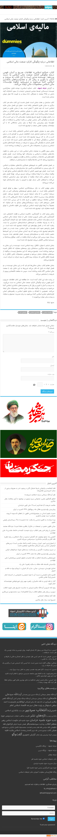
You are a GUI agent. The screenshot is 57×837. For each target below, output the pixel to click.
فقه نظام (39, 727)
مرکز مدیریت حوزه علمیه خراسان (45, 763)
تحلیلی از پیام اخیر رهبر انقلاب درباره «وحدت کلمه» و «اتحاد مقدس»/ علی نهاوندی (28, 531)
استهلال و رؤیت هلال (42, 705)
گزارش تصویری (29, 734)
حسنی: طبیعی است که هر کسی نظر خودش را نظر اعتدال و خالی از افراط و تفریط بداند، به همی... (30, 657)
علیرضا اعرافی (17, 724)
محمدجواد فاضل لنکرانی (17, 727)
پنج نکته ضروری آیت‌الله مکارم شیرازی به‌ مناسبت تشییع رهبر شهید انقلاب (29, 587)
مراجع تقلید (5, 727)
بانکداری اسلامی (35, 312)
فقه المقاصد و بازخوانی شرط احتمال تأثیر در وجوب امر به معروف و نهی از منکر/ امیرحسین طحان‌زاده (30, 489)
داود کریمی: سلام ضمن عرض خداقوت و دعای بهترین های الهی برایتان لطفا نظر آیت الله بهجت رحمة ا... (30, 681)
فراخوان (9, 724)
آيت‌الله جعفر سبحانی (48, 694)
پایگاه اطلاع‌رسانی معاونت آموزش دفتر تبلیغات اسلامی (37, 772)
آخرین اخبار (45, 19)
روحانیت (42, 724)
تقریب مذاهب (24, 716)
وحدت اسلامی (19, 730)
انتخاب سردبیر (36, 710)
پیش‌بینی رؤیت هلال (42, 735)
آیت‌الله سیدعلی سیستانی (39, 698)
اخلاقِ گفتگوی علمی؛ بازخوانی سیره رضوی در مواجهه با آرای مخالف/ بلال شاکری (30, 500)
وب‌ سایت (51, 374)
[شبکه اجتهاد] (28, 7)
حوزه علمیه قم (24, 720)
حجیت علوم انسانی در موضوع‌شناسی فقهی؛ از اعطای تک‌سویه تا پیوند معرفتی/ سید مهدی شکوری (30, 514)
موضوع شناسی (42, 730)
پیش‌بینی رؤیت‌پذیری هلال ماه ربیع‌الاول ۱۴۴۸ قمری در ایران (34, 509)
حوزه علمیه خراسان (40, 720)
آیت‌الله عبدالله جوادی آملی (22, 698)
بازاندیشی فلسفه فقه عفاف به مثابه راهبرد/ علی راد (37, 564)
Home (52, 19)
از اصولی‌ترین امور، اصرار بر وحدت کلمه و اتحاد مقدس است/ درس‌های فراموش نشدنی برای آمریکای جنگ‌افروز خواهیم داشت (30, 544)
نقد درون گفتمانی (31, 730)
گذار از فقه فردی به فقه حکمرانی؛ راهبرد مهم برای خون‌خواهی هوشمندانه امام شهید (29, 582)
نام (53, 356)
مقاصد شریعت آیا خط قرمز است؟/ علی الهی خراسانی (36, 505)
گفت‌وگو (17, 734)
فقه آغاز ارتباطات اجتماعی (46, 596)
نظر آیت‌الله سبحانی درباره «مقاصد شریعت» (40, 495)
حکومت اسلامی (12, 720)
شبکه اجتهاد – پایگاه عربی (47, 750)
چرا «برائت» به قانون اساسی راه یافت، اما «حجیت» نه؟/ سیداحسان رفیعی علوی (29, 521)
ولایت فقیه (9, 730)
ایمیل (52, 365)
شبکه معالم (52, 755)
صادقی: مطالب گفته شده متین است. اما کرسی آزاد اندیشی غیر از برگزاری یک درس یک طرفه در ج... (29, 664)
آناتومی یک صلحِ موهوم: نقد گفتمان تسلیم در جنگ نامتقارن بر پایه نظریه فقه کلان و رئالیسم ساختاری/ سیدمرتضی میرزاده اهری (29, 538)
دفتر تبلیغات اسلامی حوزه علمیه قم (43, 759)
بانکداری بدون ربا (51, 716)
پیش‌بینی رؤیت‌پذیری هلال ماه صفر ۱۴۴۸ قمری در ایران (35, 554)
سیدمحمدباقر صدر (30, 724)
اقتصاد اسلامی (47, 312)
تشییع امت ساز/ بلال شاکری (45, 600)
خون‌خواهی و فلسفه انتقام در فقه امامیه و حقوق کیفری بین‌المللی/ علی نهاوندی (30, 559)
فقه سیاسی (46, 727)
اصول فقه (30, 705)
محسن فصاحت (31, 727)
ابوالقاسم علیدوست (16, 701)
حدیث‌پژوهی (9, 716)
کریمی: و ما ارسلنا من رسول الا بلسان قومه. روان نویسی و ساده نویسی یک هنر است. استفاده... (30, 651)
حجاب (16, 716)
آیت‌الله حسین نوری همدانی (31, 694)
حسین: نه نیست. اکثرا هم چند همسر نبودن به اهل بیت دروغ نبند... (32, 669)
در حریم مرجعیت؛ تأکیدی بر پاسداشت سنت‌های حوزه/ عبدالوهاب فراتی (30, 549)
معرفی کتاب (51, 730)
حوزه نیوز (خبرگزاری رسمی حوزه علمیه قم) (41, 768)
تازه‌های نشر (22, 312)
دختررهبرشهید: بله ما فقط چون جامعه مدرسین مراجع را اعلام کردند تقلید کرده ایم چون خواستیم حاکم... (30, 674)
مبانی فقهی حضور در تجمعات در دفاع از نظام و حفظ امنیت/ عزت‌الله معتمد (29, 526)
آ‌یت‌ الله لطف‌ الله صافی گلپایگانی (35, 702)
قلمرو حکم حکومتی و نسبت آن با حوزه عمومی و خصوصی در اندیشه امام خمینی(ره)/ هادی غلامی (30, 576)
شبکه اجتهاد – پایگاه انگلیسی (46, 746)
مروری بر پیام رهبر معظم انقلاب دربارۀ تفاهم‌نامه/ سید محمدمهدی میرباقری (28, 592)
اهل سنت (22, 711)
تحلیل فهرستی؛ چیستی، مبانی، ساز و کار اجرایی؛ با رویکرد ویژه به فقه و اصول (30, 569)
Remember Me (37, 819)
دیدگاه (51, 332)
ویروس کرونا (52, 735)
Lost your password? (47, 825)
